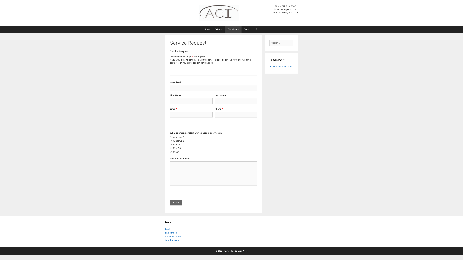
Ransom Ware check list (281, 66)
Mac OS (177, 148)
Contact (247, 29)
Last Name (221, 95)
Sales (217, 29)
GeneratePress (241, 251)
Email (173, 109)
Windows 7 (178, 137)
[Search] (256, 29)
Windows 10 (179, 144)
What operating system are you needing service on (196, 133)
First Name (176, 95)
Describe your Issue (180, 158)
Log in (168, 229)
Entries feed (171, 233)
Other (176, 152)
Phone (219, 109)
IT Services (232, 29)
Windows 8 (178, 141)
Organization (176, 82)
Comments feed (173, 236)
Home (207, 29)
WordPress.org (172, 240)
